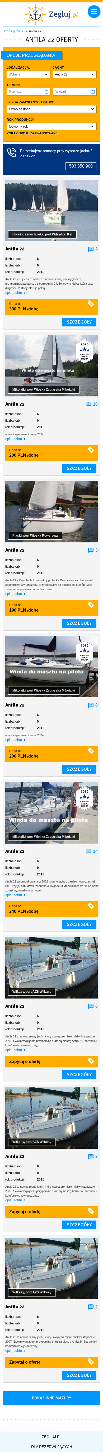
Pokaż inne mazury (51, 1398)
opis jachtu (14, 293)
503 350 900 (81, 166)
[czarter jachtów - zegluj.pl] (51, 15)
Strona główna (13, 31)
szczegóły (79, 322)
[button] (28, 74)
